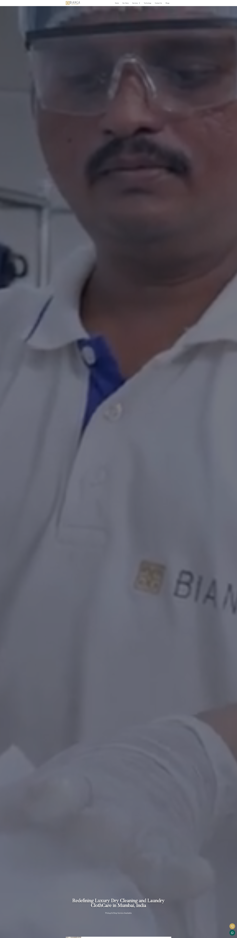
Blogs (167, 3)
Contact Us (158, 3)
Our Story (125, 3)
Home (117, 3)
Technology (147, 3)
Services (135, 3)
